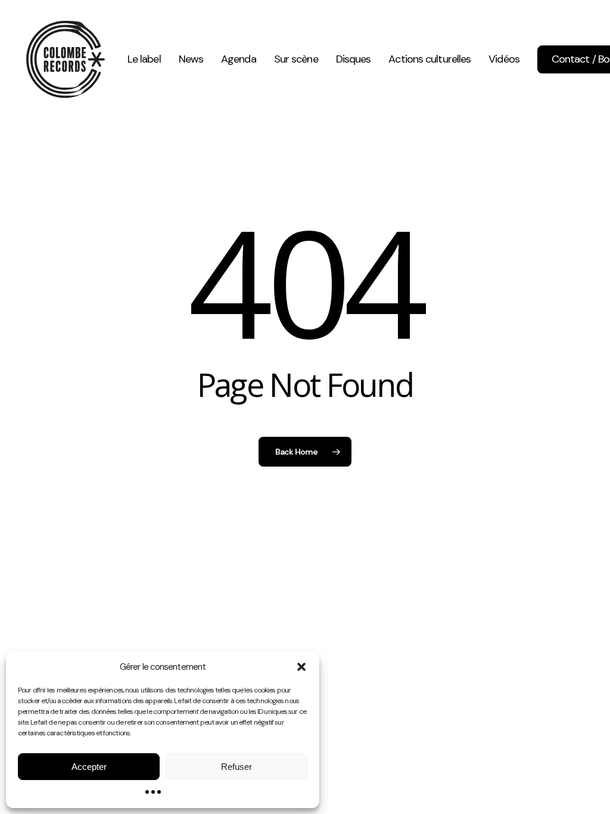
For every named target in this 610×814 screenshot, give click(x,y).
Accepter (89, 767)
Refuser (236, 767)
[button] (301, 667)
